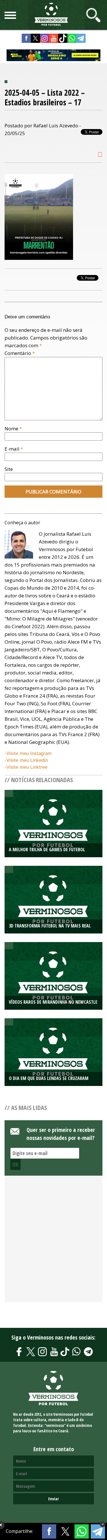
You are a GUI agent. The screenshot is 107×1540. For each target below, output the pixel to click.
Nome (13, 428)
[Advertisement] (53, 1242)
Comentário (20, 353)
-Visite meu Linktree (26, 767)
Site (9, 469)
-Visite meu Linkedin (26, 760)
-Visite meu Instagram (28, 753)
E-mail (14, 448)
